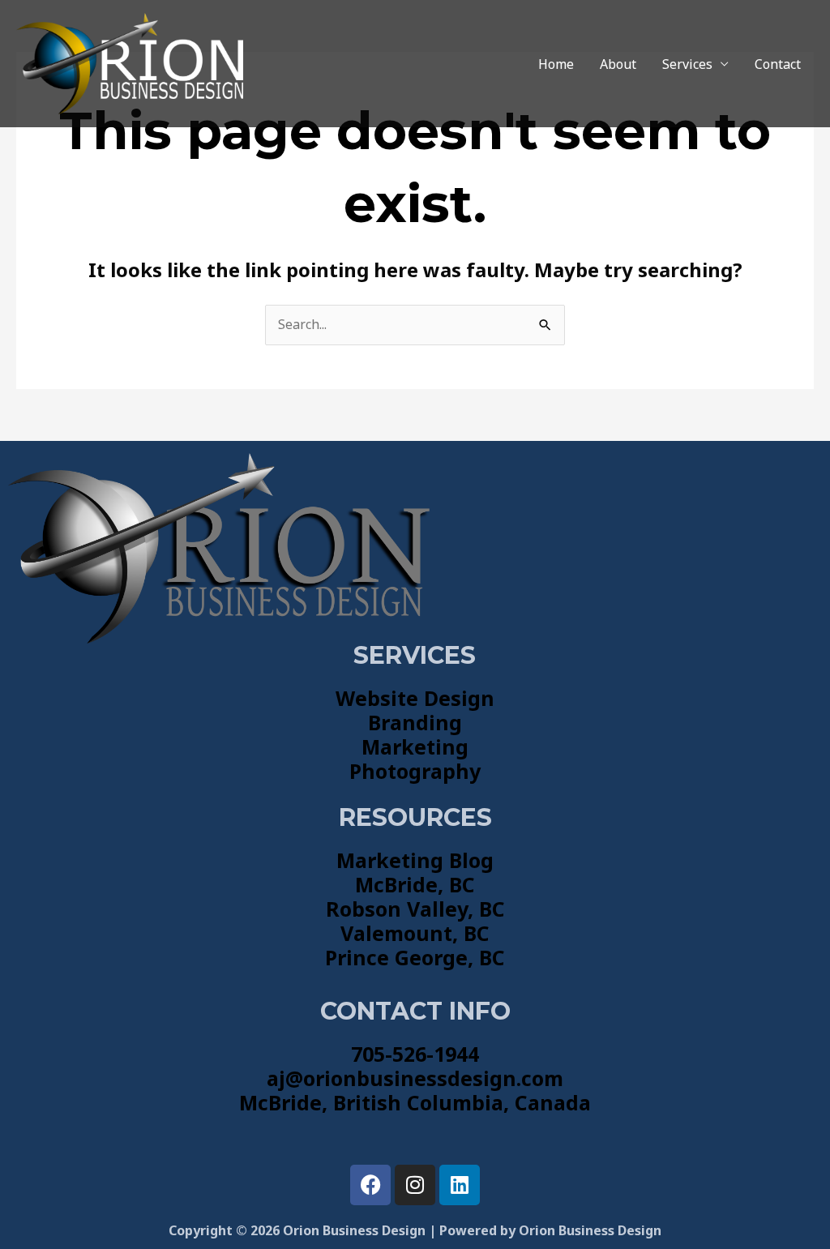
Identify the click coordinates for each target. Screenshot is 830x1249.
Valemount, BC (415, 933)
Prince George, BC (415, 957)
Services (687, 64)
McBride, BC (415, 884)
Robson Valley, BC (415, 908)
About (618, 64)
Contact (778, 64)
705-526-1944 (415, 1053)
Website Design (415, 698)
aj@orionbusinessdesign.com (415, 1078)
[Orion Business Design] (129, 62)
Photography (415, 771)
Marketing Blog (415, 860)
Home (556, 64)
